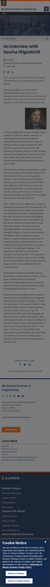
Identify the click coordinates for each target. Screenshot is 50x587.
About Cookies (16, 573)
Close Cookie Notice (19, 581)
